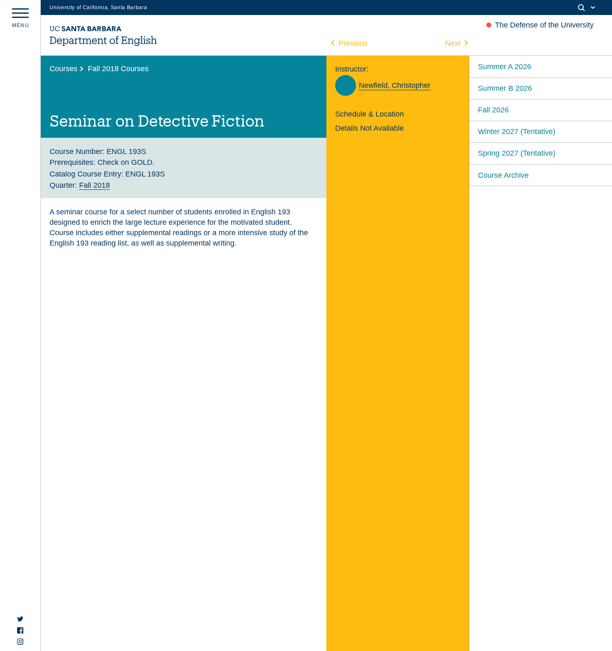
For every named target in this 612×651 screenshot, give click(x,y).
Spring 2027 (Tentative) (516, 153)
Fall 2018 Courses (118, 68)
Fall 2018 (94, 185)
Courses (63, 68)
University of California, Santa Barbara (98, 7)
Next (452, 43)
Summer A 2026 (504, 66)
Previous (353, 43)
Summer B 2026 (505, 88)
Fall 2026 (493, 109)
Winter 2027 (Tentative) (516, 131)
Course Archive (503, 175)
